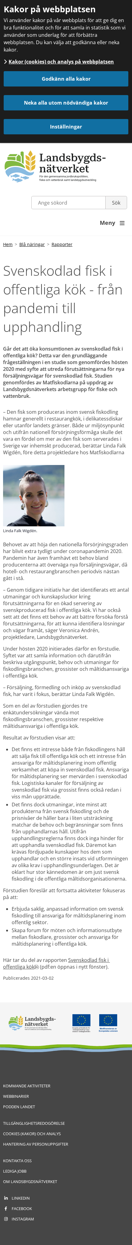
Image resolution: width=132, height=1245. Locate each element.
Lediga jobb (14, 1171)
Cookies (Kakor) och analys (32, 1133)
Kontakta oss (17, 1160)
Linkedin (21, 1198)
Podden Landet (19, 1106)
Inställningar (66, 126)
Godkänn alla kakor (66, 78)
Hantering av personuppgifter (35, 1144)
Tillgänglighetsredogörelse (34, 1123)
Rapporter (62, 244)
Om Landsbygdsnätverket (30, 1181)
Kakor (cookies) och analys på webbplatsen (61, 61)
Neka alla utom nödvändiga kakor (66, 102)
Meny (112, 222)
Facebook (22, 1208)
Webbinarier (16, 1096)
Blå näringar (32, 244)
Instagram (23, 1219)
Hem (8, 244)
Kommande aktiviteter (26, 1086)
